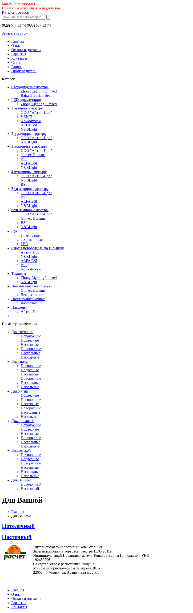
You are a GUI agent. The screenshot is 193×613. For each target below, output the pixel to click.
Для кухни (19, 391)
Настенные (30, 345)
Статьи (17, 62)
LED (24, 244)
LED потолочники (26, 100)
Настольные (30, 353)
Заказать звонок (14, 33)
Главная (17, 41)
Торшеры (18, 273)
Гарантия (18, 54)
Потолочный (31, 484)
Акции (16, 67)
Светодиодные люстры (29, 87)
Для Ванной (21, 480)
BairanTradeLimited (36, 95)
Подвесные (30, 340)
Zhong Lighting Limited (39, 91)
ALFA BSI (29, 125)
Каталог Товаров (15, 12)
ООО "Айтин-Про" (36, 112)
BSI (24, 159)
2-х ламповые (32, 240)
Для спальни (21, 361)
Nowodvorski (31, 121)
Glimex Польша (33, 155)
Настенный (30, 489)
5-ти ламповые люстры (29, 189)
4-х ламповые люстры (29, 172)
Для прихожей (22, 421)
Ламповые (29, 303)
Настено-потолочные (28, 299)
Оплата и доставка (26, 50)
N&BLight (29, 129)
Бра (14, 231)
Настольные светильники (31, 286)
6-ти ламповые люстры (29, 210)
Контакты (19, 58)
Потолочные (31, 336)
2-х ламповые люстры (29, 134)
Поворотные (31, 349)
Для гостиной (22, 332)
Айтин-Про (30, 252)
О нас (15, 46)
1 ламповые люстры (27, 108)
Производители (23, 71)
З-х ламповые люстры (29, 146)
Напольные (30, 357)
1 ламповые (30, 235)
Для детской (21, 450)
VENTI (26, 117)
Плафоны (19, 307)
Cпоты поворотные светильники (37, 248)
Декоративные (32, 295)
